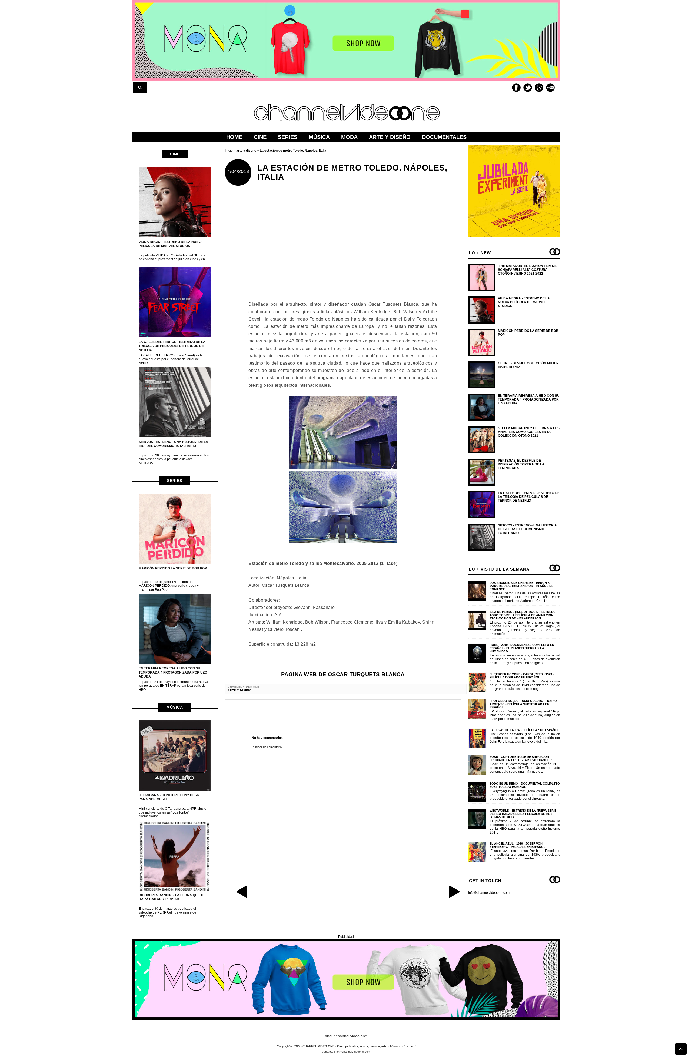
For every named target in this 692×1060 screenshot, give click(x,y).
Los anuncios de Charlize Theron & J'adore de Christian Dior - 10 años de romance (521, 586)
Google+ (539, 87)
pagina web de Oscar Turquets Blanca (343, 674)
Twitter (527, 87)
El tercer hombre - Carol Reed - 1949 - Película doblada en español (522, 675)
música (175, 707)
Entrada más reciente (242, 891)
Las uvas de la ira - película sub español (524, 730)
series (174, 480)
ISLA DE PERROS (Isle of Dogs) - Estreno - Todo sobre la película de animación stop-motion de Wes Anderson (524, 615)
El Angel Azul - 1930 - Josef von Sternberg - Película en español (517, 845)
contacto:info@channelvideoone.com (346, 1051)
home (234, 137)
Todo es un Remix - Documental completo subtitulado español (525, 785)
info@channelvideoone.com (489, 893)
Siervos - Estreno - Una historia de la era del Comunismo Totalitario (173, 444)
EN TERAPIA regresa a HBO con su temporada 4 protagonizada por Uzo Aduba (173, 672)
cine (175, 154)
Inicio (229, 150)
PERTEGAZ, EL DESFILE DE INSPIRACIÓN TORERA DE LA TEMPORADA (521, 464)
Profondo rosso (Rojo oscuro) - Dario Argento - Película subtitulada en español (523, 704)
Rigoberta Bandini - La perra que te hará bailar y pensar (172, 897)
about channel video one (346, 1036)
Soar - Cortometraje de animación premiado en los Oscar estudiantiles (521, 758)
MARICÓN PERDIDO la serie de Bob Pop (173, 568)
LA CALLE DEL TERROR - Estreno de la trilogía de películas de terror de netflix (172, 346)
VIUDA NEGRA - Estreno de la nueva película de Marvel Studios (171, 244)
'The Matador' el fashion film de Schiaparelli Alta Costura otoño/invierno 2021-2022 (527, 270)
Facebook (516, 87)
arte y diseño (239, 690)
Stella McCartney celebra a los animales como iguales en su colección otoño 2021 (529, 432)
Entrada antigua (454, 891)
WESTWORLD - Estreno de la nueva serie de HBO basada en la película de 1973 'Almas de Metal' (523, 814)
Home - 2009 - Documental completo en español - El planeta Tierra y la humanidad (522, 648)
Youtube (550, 87)
